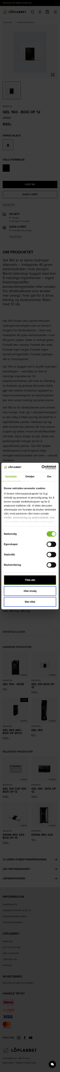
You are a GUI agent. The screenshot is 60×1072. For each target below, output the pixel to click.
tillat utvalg (30, 590)
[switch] (51, 544)
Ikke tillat (30, 601)
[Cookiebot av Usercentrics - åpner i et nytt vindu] (42, 467)
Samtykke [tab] (11, 476)
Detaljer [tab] (30, 476)
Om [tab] (49, 476)
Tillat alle (30, 580)
